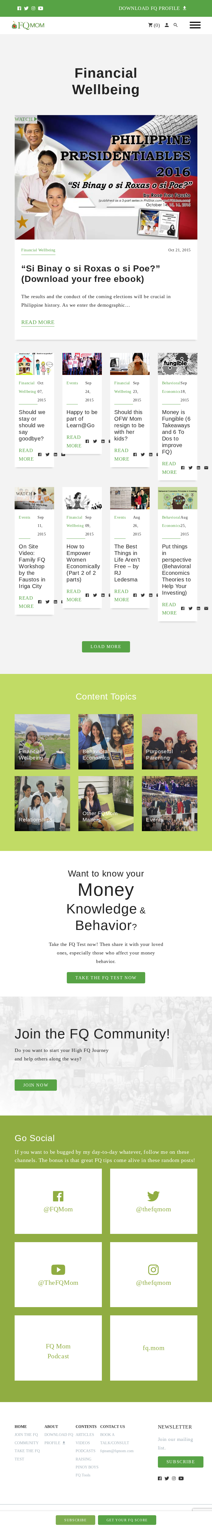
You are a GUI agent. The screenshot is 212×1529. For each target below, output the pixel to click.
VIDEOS (83, 1443)
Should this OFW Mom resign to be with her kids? (129, 425)
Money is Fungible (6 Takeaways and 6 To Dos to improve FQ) (176, 432)
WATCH (24, 119)
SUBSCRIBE (75, 1520)
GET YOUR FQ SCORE (127, 1520)
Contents (86, 1427)
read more (37, 322)
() (156, 25)
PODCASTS (86, 1451)
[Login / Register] (166, 25)
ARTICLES (85, 1435)
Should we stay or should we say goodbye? (32, 425)
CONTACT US (112, 1427)
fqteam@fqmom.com (117, 1451)
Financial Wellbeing (38, 250)
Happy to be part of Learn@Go (82, 418)
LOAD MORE (106, 646)
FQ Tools (83, 1475)
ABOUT (51, 1427)
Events (72, 383)
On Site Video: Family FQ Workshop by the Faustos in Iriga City (32, 566)
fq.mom (154, 1347)
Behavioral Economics (171, 387)
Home (21, 1427)
